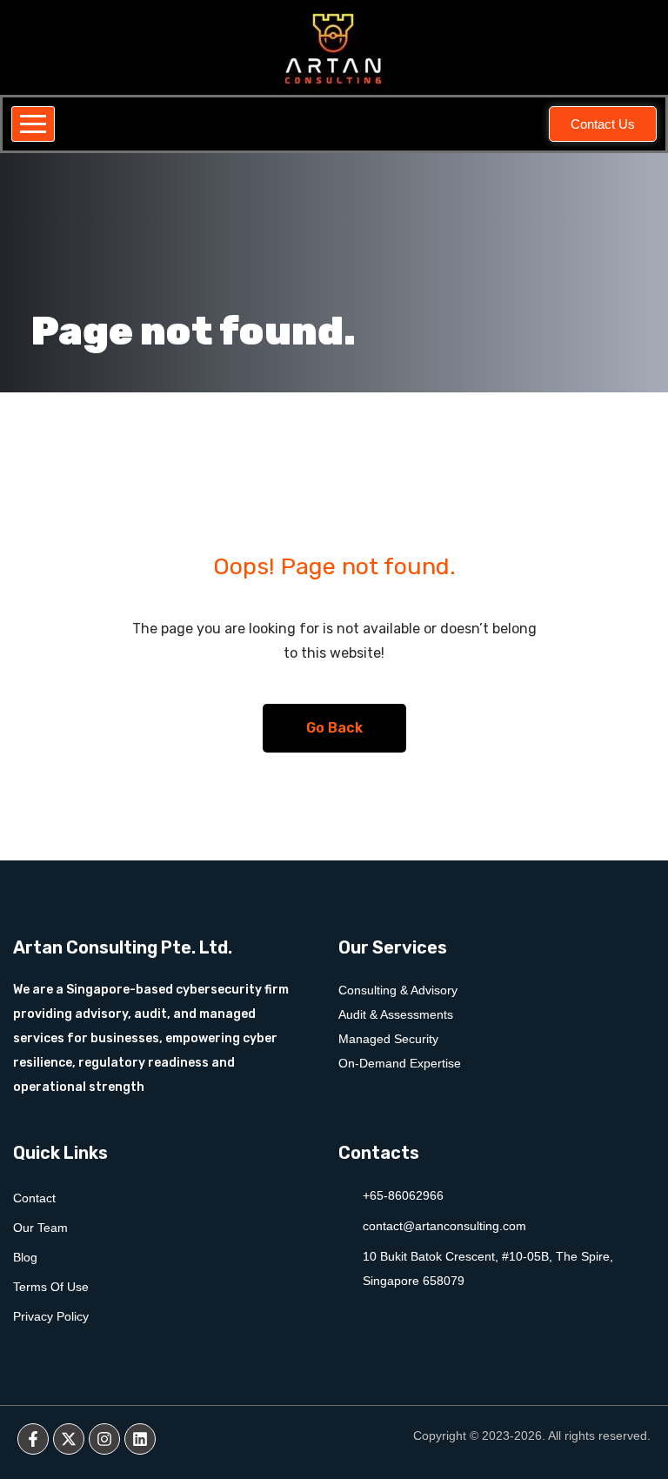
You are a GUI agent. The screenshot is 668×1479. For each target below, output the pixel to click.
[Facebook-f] (33, 1439)
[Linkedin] (140, 1439)
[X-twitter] (68, 1439)
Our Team (40, 1228)
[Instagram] (104, 1439)
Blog (25, 1257)
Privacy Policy (51, 1316)
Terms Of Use (51, 1287)
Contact (34, 1198)
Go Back (334, 727)
